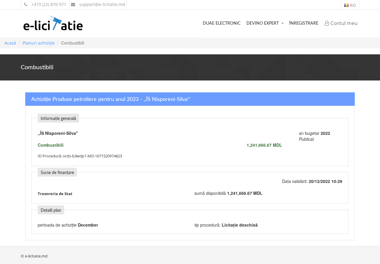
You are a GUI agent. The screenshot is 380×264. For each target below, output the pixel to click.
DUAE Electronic (221, 23)
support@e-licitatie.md (101, 4)
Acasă (10, 43)
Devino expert (262, 23)
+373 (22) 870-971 (48, 4)
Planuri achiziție (39, 43)
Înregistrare (303, 23)
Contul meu (343, 23)
